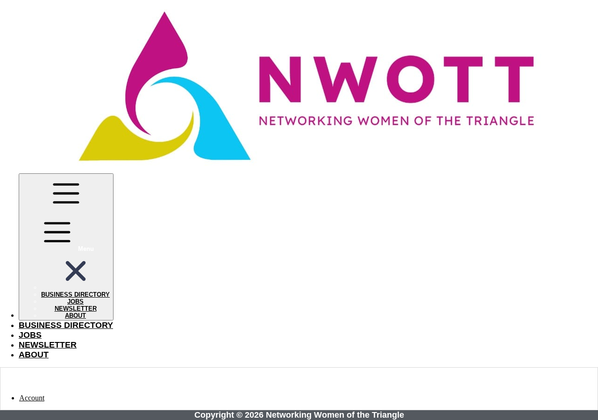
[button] (75, 287)
